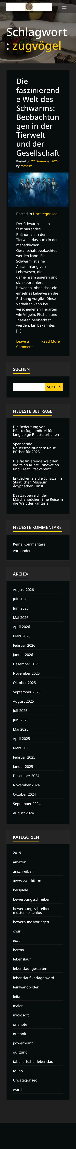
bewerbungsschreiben (31, 899)
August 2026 (23, 589)
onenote (20, 1024)
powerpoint (23, 1043)
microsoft (21, 1015)
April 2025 (21, 738)
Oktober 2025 (24, 682)
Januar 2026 (23, 654)
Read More (50, 341)
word (17, 1089)
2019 (17, 852)
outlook (19, 1033)
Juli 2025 (20, 710)
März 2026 (21, 635)
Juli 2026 (20, 598)
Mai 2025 (20, 729)
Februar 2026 (24, 645)
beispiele (20, 889)
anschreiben (23, 871)
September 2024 (27, 803)
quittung (20, 1052)
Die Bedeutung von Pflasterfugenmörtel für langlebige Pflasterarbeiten (36, 430)
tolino (18, 1070)
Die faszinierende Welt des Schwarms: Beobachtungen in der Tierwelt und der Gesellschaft (38, 117)
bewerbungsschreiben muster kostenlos (31, 910)
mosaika (26, 166)
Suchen (21, 369)
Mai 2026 (20, 617)
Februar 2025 (24, 757)
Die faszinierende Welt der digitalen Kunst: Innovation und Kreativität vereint (36, 465)
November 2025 (26, 673)
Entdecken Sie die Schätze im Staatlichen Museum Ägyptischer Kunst (37, 482)
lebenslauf (22, 959)
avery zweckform (27, 880)
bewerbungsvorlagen (31, 921)
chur (16, 931)
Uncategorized (45, 213)
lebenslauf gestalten (30, 968)
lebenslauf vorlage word (33, 977)
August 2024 (23, 812)
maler (18, 1005)
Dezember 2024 (26, 775)
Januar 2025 (23, 766)
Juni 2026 (21, 608)
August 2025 (23, 701)
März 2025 (21, 747)
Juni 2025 (21, 719)
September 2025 (27, 691)
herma (18, 949)
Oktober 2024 (24, 794)
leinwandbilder (26, 987)
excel (17, 940)
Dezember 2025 (26, 663)
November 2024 (26, 784)
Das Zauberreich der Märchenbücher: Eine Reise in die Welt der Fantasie (38, 499)
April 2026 (21, 626)
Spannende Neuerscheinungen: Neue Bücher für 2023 (34, 447)
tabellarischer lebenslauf (34, 1061)
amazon (19, 862)
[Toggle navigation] (64, 7)
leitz (16, 996)
